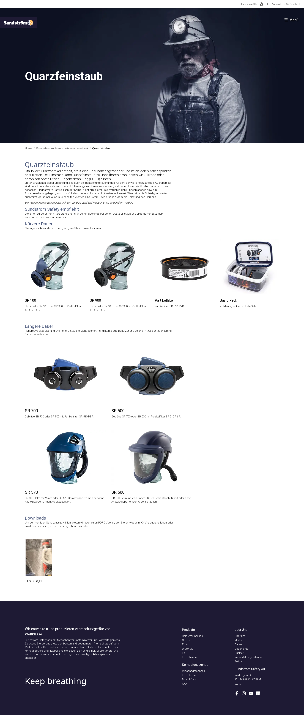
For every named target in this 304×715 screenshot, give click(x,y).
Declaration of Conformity (284, 4)
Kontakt (239, 684)
